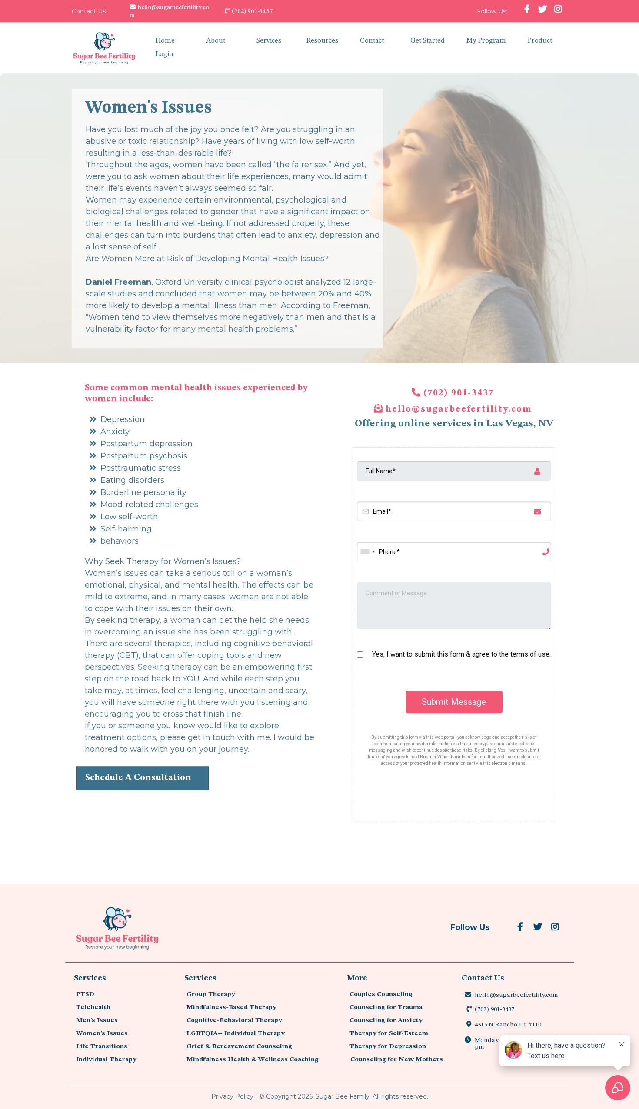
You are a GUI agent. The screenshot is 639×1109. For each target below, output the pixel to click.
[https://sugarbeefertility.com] (104, 47)
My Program (486, 40)
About (215, 40)
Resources (322, 40)
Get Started (427, 40)
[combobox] (367, 551)
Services (268, 40)
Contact (372, 40)
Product (540, 40)
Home (165, 40)
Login (164, 54)
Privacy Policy (232, 1096)
